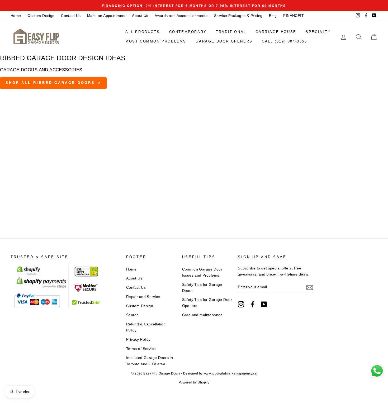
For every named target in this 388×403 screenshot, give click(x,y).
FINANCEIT (293, 15)
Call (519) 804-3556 (284, 41)
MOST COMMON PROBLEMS (155, 41)
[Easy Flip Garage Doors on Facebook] (252, 304)
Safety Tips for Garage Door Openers (207, 302)
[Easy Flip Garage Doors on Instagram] (241, 304)
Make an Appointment (106, 15)
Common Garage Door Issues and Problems (202, 272)
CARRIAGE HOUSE (275, 32)
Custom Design (41, 15)
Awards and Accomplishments (181, 15)
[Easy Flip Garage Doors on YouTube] (264, 304)
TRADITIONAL (231, 32)
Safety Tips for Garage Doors (202, 287)
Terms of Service (141, 349)
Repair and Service (143, 297)
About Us (140, 15)
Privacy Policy (138, 339)
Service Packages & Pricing (238, 15)
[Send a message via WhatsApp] (377, 371)
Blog (273, 15)
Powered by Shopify (194, 382)
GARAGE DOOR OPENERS (224, 41)
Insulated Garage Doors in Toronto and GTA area (149, 360)
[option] (194, 6)
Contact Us (71, 15)
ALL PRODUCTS (142, 32)
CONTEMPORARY (188, 32)
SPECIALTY (318, 32)
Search (132, 315)
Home (16, 15)
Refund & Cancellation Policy (146, 327)
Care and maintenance (202, 315)
